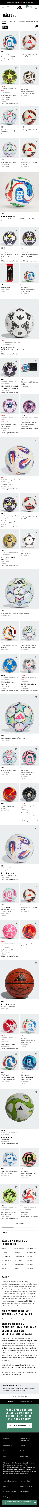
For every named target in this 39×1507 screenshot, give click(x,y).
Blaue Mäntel (6, 1261)
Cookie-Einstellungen (10, 1481)
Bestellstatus (7, 1445)
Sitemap (22, 1445)
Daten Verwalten (25, 1481)
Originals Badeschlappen (31, 1261)
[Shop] (19, 8)
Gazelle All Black (18, 1269)
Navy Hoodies (31, 1252)
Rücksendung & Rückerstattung (25, 1439)
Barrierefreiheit (24, 1491)
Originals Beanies (29, 1269)
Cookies (5, 1486)
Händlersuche (24, 1456)
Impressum (6, 1451)
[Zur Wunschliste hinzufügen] (16, 34)
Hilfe (4, 1456)
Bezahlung (23, 1451)
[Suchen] (31, 7)
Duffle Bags (18, 1261)
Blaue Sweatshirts (6, 1269)
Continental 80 (19, 1256)
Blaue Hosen (6, 1256)
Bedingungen (7, 1497)
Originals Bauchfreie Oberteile (30, 1265)
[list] (19, 21)
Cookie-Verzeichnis (26, 1486)
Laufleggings (31, 1248)
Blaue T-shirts (19, 1248)
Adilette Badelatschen (6, 1253)
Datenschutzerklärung (10, 1491)
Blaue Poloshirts (5, 1265)
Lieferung (6, 1438)
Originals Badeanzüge (30, 1257)
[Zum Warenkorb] (35, 7)
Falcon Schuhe (19, 1265)
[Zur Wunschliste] (8, 7)
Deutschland (22, 1504)
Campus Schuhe (17, 1253)
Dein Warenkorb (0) (26, 1401)
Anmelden (10, 1401)
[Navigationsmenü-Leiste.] (3, 7)
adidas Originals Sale (6, 1249)
